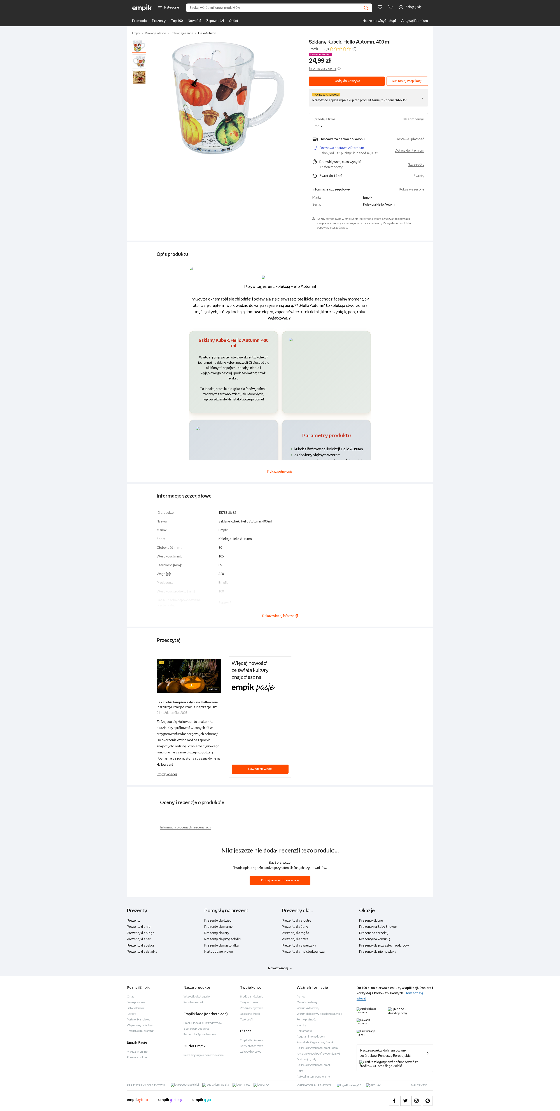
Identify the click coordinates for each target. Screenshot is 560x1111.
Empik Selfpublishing (140, 1031)
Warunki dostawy (308, 1008)
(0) (354, 49)
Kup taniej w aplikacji (407, 81)
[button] (228, 98)
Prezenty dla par (138, 939)
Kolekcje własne (155, 33)
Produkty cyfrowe (251, 1008)
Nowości (194, 21)
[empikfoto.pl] (137, 1101)
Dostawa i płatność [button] (410, 139)
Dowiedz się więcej (260, 769)
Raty (300, 1071)
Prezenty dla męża (295, 933)
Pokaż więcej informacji (280, 616)
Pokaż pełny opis (280, 471)
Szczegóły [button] (416, 164)
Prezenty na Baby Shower (378, 926)
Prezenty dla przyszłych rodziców (384, 945)
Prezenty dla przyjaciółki (222, 939)
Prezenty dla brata (295, 939)
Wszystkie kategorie (197, 996)
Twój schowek (249, 1002)
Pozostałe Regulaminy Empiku (316, 1042)
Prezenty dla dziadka (142, 951)
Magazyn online (137, 1051)
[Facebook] (394, 1101)
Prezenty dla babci (140, 945)
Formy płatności (307, 1019)
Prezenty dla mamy (218, 926)
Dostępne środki (250, 1014)
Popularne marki (194, 1002)
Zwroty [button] (418, 176)
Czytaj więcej (167, 774)
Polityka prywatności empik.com (317, 1048)
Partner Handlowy (138, 1019)
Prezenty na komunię (374, 939)
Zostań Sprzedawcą (197, 1028)
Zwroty (301, 1025)
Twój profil (246, 1019)
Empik (136, 33)
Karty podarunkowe (218, 951)
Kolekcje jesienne (182, 33)
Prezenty (159, 21)
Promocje (139, 21)
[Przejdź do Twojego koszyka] (391, 7)
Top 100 (177, 21)
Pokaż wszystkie (411, 189)
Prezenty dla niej (139, 926)
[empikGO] (201, 1101)
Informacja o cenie (322, 68)
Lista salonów (135, 1008)
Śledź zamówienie (251, 996)
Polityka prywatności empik (314, 1065)
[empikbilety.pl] (170, 1101)
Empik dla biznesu (251, 1040)
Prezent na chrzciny (373, 933)
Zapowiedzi (215, 21)
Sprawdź (225, 602)
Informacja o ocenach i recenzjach (185, 827)
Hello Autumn (207, 33)
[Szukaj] (366, 7)
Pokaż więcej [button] (278, 968)
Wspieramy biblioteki (140, 1025)
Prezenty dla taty (216, 933)
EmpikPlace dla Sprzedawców (203, 1023)
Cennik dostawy (307, 1002)
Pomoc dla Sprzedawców (200, 1034)
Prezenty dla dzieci (218, 920)
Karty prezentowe (251, 1046)
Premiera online (137, 1057)
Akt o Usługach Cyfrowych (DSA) (318, 1053)
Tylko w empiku (320, 54)
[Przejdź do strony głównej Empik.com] (142, 7)
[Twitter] (405, 1101)
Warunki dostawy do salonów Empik (319, 1014)
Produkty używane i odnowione (204, 1055)
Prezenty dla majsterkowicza (303, 951)
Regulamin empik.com (311, 1036)
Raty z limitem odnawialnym (314, 1076)
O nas (130, 996)
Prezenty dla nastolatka (221, 945)
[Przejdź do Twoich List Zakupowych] (380, 7)
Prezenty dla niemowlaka (377, 951)
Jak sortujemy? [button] (413, 119)
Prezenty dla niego (140, 933)
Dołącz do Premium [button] (409, 150)
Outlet (233, 21)
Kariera (131, 1014)
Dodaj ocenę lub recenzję (280, 880)
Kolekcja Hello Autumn (379, 204)
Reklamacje (304, 1031)
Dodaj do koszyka (347, 81)
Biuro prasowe (136, 1002)
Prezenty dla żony (295, 926)
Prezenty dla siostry (296, 920)
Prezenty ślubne (371, 920)
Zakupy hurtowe (250, 1051)
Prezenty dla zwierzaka (299, 945)
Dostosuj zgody (306, 1059)
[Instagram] (416, 1101)
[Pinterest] (427, 1101)
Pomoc (301, 996)
